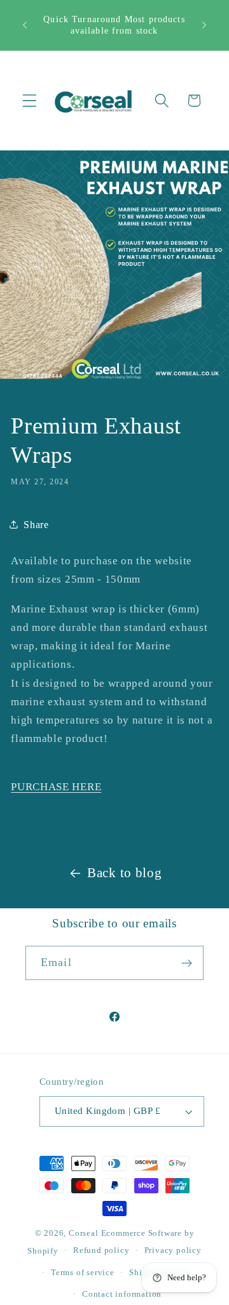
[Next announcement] (204, 25)
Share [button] (36, 524)
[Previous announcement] (25, 25)
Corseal (84, 1233)
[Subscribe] (186, 963)
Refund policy (101, 1250)
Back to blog (124, 873)
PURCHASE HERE (56, 787)
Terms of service (82, 1272)
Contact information (122, 1294)
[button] (29, 100)
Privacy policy (173, 1250)
